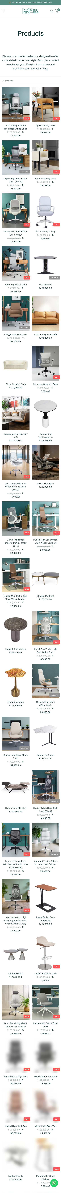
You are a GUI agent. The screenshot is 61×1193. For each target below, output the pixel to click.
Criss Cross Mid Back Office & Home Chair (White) (16, 486)
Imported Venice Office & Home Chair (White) (45, 863)
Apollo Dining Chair (45, 125)
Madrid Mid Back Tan (45, 1126)
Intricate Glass (15, 973)
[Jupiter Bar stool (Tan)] (45, 952)
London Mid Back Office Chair (45, 1025)
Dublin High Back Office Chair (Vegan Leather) (45, 541)
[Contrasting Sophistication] (45, 413)
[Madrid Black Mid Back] (45, 1055)
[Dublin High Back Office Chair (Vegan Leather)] (45, 518)
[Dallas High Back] (45, 462)
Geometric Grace (45, 755)
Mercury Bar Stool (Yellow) (45, 1178)
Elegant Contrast (45, 596)
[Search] (51, 11)
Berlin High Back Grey (16, 284)
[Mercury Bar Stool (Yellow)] (45, 1155)
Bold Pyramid (45, 284)
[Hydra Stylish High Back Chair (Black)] (45, 787)
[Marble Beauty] (16, 1155)
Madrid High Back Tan (16, 1126)
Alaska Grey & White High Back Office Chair (15, 127)
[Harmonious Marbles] (16, 787)
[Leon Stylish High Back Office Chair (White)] (16, 1002)
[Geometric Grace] (45, 734)
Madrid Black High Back (16, 1076)
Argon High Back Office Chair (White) (16, 180)
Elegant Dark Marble (15, 649)
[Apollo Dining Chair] (45, 104)
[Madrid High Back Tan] (16, 1105)
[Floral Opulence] (16, 681)
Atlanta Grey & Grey (45, 231)
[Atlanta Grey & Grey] (45, 210)
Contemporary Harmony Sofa (16, 436)
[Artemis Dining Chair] (45, 157)
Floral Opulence (16, 702)
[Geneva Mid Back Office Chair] (16, 734)
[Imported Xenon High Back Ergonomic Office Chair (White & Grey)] (16, 896)
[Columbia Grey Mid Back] (45, 363)
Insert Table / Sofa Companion (45, 919)
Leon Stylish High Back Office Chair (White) (15, 1025)
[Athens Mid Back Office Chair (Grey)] (16, 210)
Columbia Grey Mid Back (45, 384)
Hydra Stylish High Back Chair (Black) (45, 810)
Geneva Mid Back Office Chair (15, 757)
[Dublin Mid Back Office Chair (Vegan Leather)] (16, 575)
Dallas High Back (45, 483)
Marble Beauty (15, 1176)
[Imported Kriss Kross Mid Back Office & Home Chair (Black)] (16, 840)
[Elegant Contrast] (45, 575)
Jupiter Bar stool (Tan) (45, 973)
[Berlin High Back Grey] (16, 263)
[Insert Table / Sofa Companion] (45, 896)
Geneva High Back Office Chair (45, 704)
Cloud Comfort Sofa (16, 384)
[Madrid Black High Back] (16, 1055)
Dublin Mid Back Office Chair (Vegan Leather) (15, 598)
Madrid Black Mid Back (45, 1076)
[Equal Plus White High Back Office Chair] (45, 628)
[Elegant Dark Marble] (16, 628)
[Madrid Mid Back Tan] (45, 1105)
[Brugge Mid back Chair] (16, 313)
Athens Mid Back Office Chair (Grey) (16, 233)
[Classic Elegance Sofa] (45, 313)
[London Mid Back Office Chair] (45, 1002)
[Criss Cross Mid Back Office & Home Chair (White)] (16, 462)
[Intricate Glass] (16, 952)
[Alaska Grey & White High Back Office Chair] (16, 104)
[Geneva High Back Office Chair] (45, 681)
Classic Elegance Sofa (45, 334)
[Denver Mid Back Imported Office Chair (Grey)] (16, 518)
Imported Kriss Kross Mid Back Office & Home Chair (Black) (15, 864)
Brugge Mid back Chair (15, 334)
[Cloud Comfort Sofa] (16, 363)
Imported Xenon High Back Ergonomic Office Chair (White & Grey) (15, 920)
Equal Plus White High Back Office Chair (45, 651)
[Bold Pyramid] (45, 263)
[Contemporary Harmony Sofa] (16, 413)
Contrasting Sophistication (45, 436)
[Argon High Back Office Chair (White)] (16, 157)
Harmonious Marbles (15, 808)
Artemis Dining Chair (45, 178)
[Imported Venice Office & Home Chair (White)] (45, 840)
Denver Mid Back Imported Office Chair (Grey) (16, 542)
